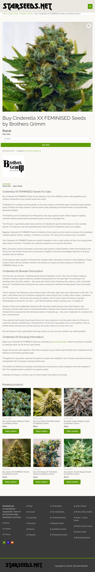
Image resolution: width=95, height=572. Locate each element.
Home (4, 14)
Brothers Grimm (26, 14)
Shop (30, 506)
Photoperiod (37, 151)
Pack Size (6, 134)
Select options (11, 431)
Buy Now (45, 145)
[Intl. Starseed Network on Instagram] (8, 542)
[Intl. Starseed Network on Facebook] (4, 542)
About (6, 523)
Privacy (7, 534)
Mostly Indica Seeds (84, 512)
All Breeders (57, 506)
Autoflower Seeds (59, 529)
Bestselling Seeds (83, 538)
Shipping (31, 535)
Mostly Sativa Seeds (84, 526)
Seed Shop (13, 14)
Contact (7, 529)
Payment (32, 523)
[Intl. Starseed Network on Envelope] (12, 542)
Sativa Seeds (81, 532)
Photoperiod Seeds (59, 535)
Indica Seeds (81, 506)
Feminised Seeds (59, 518)
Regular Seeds (58, 523)
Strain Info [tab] (6, 186)
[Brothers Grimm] (13, 166)
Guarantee (32, 518)
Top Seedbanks (58, 512)
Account (31, 512)
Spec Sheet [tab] (17, 186)
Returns (31, 529)
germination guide (59, 342)
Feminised (28, 151)
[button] (88, 26)
